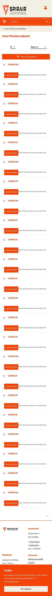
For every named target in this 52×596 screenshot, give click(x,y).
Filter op (28, 56)
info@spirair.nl (34, 545)
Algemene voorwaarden (35, 559)
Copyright (31, 563)
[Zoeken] (47, 21)
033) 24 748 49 (35, 542)
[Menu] (4, 21)
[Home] (15, 9)
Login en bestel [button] (11, 75)
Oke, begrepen (26, 589)
